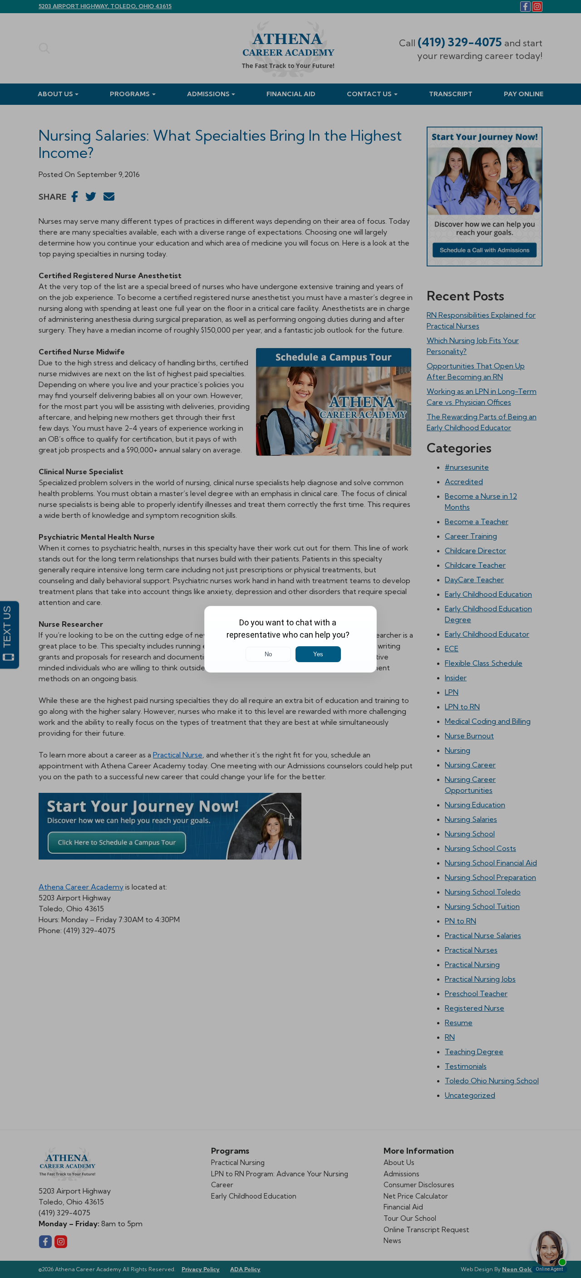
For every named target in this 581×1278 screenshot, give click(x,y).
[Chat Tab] (290, 639)
